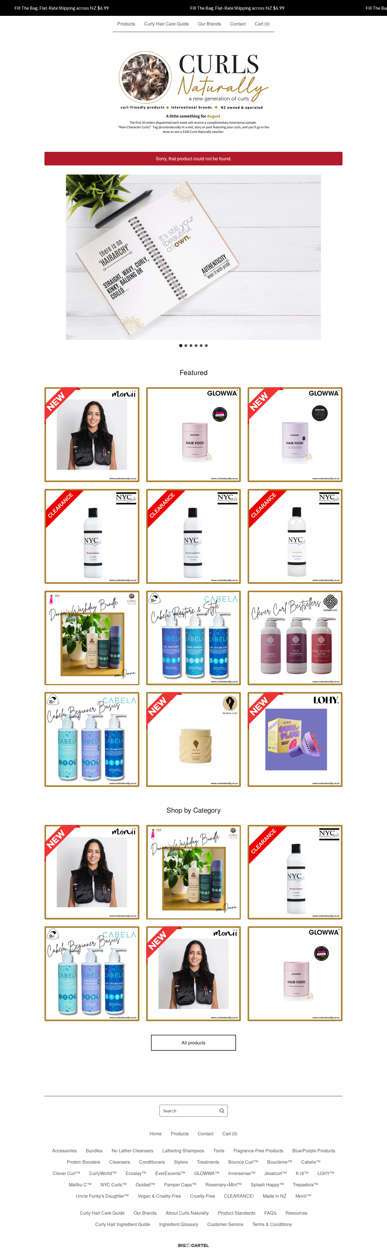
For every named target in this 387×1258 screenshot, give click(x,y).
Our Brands (209, 23)
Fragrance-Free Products (258, 1150)
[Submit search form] (221, 1110)
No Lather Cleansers (132, 1150)
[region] (193, 8)
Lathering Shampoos (183, 1150)
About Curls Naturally (187, 1213)
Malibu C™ (80, 1184)
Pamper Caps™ (180, 1184)
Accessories (64, 1150)
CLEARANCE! (239, 1196)
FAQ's (270, 1213)
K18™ (302, 1173)
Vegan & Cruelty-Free (159, 1196)
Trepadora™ (305, 1184)
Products (126, 23)
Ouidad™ (145, 1184)
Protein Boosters (83, 1162)
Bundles (94, 1150)
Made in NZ (274, 1196)
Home (156, 1133)
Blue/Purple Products (313, 1150)
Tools (218, 1150)
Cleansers (119, 1162)
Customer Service (225, 1224)
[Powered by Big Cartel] (193, 1245)
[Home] (193, 92)
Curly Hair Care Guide (166, 23)
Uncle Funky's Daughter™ (102, 1196)
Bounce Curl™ (243, 1162)
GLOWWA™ (206, 1173)
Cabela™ (310, 1162)
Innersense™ (241, 1173)
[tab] (180, 345)
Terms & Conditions (272, 1224)
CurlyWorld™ (102, 1173)
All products (193, 1042)
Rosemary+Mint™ (223, 1184)
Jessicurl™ (275, 1173)
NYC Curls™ (114, 1184)
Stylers (181, 1162)
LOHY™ (326, 1173)
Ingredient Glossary (178, 1224)
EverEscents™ (170, 1173)
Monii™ (303, 1196)
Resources (296, 1213)
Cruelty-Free (202, 1196)
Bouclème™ (279, 1162)
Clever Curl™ (66, 1173)
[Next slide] (334, 253)
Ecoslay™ (136, 1173)
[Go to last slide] (52, 253)
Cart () (262, 23)
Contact (238, 23)
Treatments (208, 1162)
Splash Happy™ (267, 1184)
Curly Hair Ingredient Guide (122, 1224)
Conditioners (152, 1162)
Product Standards (236, 1213)
